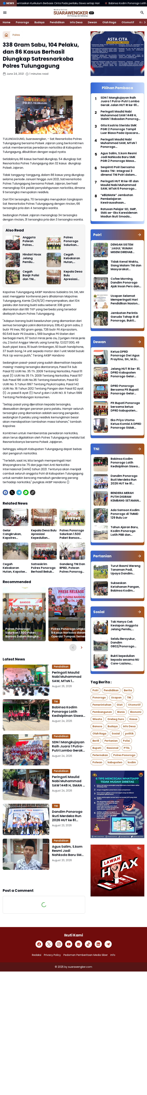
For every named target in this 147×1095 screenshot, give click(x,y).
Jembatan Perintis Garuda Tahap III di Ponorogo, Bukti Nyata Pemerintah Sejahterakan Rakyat (124, 316)
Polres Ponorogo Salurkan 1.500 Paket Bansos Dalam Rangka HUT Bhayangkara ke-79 (73, 241)
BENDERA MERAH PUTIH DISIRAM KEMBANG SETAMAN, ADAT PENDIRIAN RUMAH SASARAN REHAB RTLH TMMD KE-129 (125, 496)
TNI (56, 701)
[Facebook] (5, 492)
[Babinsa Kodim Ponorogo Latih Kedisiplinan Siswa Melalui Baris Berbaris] (26, 714)
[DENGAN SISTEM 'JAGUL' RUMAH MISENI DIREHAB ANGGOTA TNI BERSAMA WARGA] (101, 250)
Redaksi (36, 955)
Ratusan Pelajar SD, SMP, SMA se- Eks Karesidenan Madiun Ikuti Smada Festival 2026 (119, 213)
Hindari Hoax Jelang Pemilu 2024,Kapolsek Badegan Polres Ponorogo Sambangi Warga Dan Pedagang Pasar (32, 258)
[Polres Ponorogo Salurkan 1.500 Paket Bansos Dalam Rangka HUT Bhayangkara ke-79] (54, 243)
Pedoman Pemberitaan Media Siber (85, 955)
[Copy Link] (32, 492)
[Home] (6, 35)
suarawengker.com (80, 967)
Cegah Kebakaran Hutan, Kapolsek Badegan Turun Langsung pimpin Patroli (72, 258)
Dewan (92, 22)
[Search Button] (142, 12)
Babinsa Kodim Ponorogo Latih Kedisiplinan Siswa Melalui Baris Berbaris (67, 711)
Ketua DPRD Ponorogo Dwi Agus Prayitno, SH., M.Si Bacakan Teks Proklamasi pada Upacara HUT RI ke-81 (125, 355)
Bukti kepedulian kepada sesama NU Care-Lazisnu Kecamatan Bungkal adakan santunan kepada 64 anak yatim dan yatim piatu (125, 659)
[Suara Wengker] (73, 12)
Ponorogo (22, 22)
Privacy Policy (52, 955)
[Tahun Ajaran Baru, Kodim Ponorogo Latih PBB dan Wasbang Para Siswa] (101, 532)
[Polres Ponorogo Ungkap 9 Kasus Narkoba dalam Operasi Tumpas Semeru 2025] (69, 614)
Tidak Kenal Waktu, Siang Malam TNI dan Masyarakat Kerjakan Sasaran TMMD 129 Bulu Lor (126, 265)
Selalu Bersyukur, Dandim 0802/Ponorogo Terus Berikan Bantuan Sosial (123, 642)
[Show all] (139, 235)
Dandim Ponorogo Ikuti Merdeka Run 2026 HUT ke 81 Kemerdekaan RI (67, 816)
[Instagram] (58, 944)
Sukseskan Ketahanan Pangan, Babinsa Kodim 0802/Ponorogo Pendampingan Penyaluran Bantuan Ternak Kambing (125, 586)
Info (112, 955)
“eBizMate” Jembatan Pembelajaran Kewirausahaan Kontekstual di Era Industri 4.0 (120, 198)
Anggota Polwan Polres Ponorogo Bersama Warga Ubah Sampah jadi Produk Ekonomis (32, 241)
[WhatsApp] (26, 492)
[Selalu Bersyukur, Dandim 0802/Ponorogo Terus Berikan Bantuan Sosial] (101, 644)
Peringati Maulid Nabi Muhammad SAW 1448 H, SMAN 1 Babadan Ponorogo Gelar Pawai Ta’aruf (68, 781)
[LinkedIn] (98, 944)
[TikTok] (88, 944)
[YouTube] (68, 944)
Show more (44, 879)
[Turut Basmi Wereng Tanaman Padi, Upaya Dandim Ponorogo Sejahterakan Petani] (101, 571)
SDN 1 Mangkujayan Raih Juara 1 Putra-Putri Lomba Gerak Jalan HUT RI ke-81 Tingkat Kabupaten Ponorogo (68, 746)
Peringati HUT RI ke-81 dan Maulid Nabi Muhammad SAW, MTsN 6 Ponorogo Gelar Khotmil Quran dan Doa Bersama (120, 185)
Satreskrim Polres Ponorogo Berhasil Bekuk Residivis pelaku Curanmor (43, 568)
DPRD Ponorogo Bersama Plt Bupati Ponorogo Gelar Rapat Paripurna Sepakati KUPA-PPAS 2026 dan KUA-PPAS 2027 (126, 389)
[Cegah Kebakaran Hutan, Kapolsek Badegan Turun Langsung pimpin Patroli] (54, 260)
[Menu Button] (4, 12)
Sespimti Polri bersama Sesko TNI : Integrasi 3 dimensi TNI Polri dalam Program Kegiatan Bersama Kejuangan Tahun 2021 (120, 171)
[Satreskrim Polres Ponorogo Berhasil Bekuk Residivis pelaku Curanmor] (44, 551)
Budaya (39, 22)
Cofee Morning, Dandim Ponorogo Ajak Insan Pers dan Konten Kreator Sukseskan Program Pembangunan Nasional (125, 282)
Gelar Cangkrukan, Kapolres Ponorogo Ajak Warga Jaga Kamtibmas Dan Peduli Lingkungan (15, 534)
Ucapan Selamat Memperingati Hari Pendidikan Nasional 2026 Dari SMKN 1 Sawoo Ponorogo (125, 299)
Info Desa (76, 22)
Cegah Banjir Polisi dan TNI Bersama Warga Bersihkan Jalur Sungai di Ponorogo (32, 275)
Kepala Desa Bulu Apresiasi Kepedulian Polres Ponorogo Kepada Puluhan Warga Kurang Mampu (73, 275)
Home (6, 22)
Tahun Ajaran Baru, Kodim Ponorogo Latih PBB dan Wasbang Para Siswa (124, 531)
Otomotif (128, 22)
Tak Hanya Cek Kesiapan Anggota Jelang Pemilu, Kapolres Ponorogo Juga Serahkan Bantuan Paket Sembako (125, 625)
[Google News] (78, 944)
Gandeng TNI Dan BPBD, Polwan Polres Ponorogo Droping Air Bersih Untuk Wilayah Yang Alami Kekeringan (72, 568)
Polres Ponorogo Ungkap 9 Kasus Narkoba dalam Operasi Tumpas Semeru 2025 (69, 632)
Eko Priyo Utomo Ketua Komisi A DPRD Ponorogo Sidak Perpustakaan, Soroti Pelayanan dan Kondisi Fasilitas (126, 424)
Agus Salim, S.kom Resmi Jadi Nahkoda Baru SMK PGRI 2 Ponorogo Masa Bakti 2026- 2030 (68, 850)
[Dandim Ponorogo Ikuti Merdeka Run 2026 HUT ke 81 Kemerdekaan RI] (26, 819)
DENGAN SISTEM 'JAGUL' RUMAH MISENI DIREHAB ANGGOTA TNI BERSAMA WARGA (123, 248)
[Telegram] (19, 492)
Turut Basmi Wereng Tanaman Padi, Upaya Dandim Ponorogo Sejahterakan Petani (125, 569)
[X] (12, 492)
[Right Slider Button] (143, 22)
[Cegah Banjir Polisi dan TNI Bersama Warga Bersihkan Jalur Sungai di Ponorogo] (13, 277)
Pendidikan (57, 22)
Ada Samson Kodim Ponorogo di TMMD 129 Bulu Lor (125, 514)
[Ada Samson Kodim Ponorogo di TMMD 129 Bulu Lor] (101, 515)
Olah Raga (109, 22)
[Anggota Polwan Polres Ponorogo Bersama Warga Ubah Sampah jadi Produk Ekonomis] (13, 243)
